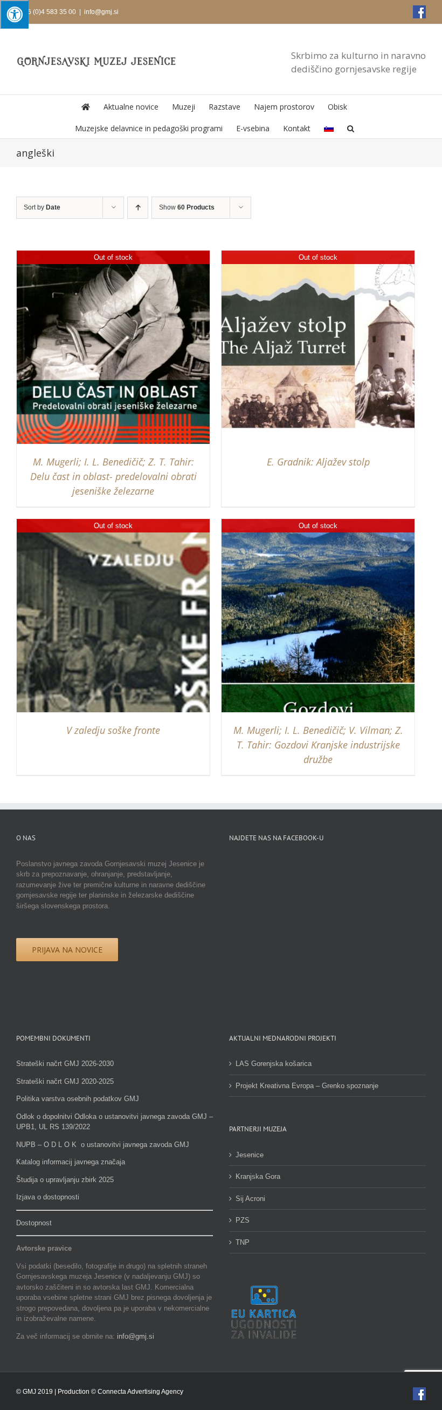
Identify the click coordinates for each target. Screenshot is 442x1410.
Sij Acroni (250, 1199)
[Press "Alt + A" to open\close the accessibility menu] (14, 14)
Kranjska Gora (258, 1176)
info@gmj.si (101, 12)
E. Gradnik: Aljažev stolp (318, 461)
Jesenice (250, 1155)
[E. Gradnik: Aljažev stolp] (318, 256)
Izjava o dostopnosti (47, 1197)
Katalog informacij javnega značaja (70, 1162)
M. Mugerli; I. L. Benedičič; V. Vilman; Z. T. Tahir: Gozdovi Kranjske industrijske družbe (318, 745)
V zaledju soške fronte (113, 730)
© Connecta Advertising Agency (137, 1391)
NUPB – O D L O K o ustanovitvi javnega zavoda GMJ (102, 1145)
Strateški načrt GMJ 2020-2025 (65, 1081)
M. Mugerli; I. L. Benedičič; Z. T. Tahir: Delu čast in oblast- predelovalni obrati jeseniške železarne (113, 476)
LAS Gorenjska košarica (274, 1064)
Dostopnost (34, 1223)
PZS (243, 1220)
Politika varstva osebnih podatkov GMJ (77, 1099)
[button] (350, 127)
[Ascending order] (137, 208)
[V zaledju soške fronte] (113, 524)
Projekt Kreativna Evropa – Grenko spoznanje (307, 1086)
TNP (243, 1242)
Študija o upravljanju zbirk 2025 (65, 1180)
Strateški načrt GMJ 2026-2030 (65, 1064)
